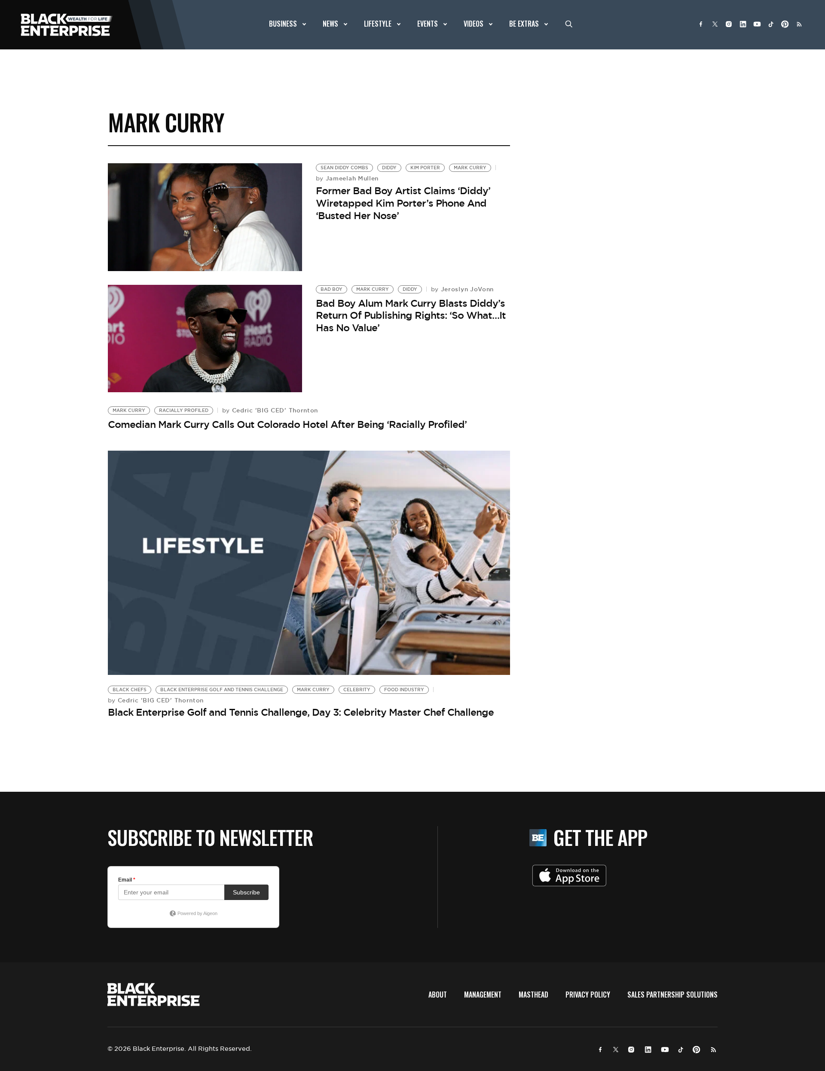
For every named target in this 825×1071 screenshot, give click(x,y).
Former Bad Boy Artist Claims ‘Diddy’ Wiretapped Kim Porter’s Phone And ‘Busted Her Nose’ (403, 203)
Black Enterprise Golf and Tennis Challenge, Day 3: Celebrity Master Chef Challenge (301, 712)
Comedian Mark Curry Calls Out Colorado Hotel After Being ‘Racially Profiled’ (287, 424)
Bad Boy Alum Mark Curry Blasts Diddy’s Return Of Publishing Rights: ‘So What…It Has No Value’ (411, 315)
